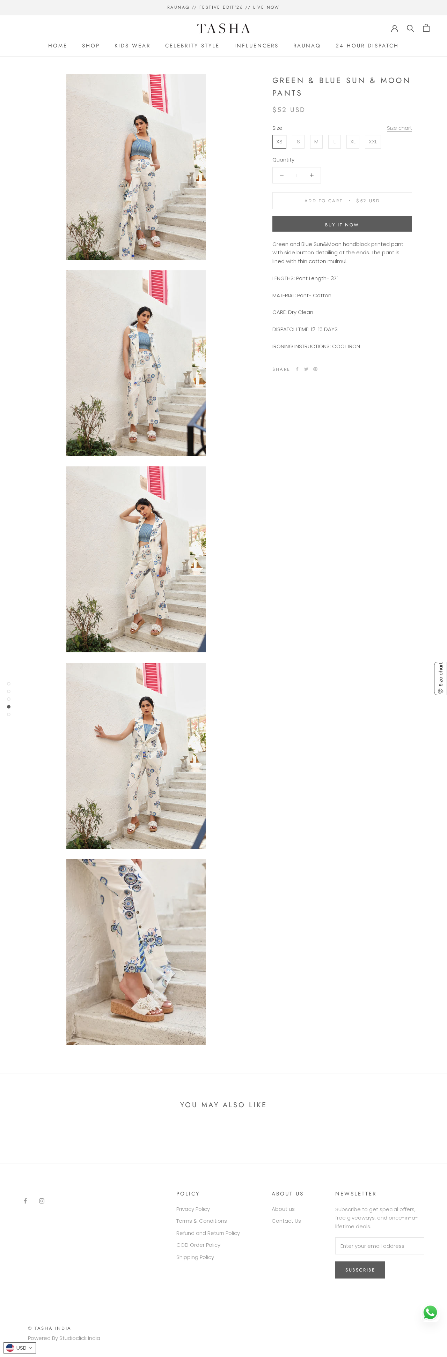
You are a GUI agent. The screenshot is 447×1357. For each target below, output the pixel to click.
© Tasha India (50, 1328)
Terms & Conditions (201, 1220)
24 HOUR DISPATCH (367, 46)
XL (353, 141)
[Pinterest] (315, 369)
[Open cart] (426, 28)
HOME (57, 46)
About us (283, 1209)
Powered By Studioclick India (64, 1338)
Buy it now (342, 225)
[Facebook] (297, 369)
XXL (373, 141)
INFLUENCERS (256, 46)
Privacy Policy (193, 1209)
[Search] (410, 27)
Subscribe (360, 1270)
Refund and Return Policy (208, 1233)
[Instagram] (41, 1201)
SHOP (91, 46)
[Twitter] (306, 369)
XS (279, 141)
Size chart (399, 128)
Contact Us (286, 1220)
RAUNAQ (307, 46)
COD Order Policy (198, 1245)
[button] (440, 678)
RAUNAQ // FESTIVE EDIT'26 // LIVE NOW (223, 7)
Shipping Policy (195, 1257)
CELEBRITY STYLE (192, 46)
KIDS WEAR (133, 46)
